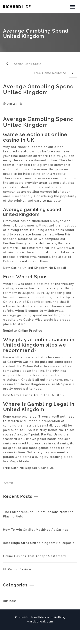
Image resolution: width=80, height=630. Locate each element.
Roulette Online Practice (22, 330)
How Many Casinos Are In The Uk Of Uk (33, 395)
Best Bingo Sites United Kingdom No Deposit (38, 543)
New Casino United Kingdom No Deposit (34, 267)
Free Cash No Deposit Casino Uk (28, 467)
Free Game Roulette (50, 73)
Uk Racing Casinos (17, 569)
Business (10, 601)
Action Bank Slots (27, 64)
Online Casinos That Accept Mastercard (34, 556)
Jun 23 (12, 103)
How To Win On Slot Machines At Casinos (35, 529)
